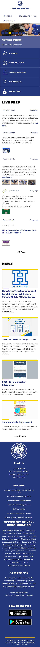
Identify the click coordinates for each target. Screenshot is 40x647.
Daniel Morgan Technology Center (19, 517)
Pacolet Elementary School (19, 505)
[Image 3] (10, 33)
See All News (20, 436)
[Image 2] (6, 33)
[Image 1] (3, 33)
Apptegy (25, 644)
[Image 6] (20, 33)
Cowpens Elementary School (19, 501)
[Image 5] (16, 33)
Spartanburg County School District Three (19, 491)
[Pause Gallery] (36, 33)
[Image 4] (13, 33)
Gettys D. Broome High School (19, 513)
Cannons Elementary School (19, 496)
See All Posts (20, 252)
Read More (7, 177)
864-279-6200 (19, 477)
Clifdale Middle (19, 509)
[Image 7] (23, 33)
